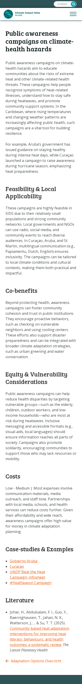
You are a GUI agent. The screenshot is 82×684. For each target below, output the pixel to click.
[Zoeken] (73, 4)
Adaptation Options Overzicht (36, 660)
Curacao (17, 566)
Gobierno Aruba (23, 561)
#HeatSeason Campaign (30, 582)
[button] (73, 14)
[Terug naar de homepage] (22, 14)
